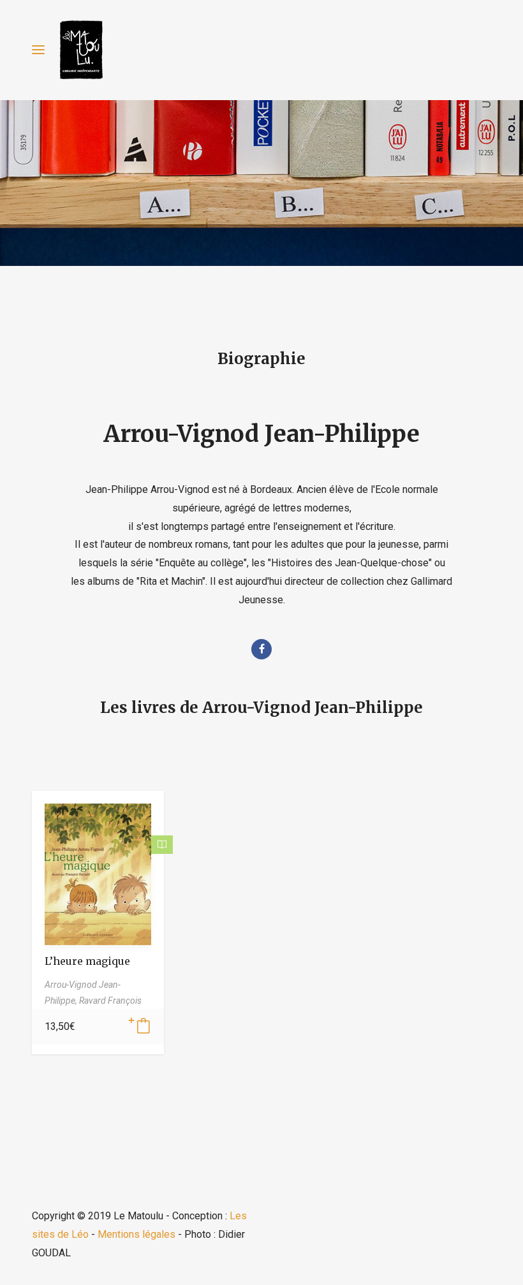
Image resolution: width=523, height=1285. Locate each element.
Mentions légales (136, 1234)
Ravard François (110, 1000)
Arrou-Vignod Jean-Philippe (261, 434)
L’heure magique (87, 961)
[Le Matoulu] (81, 50)
